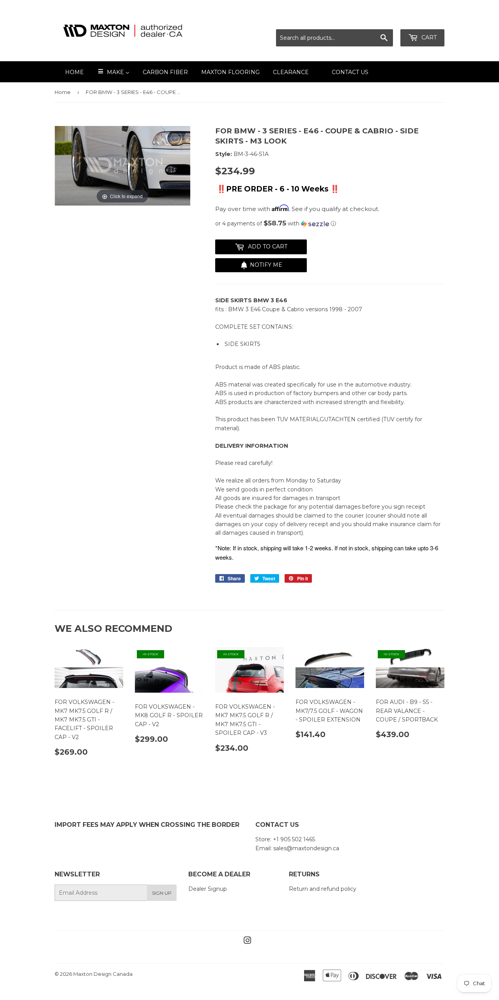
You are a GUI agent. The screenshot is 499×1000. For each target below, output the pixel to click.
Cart (428, 37)
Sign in (375, 20)
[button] (329, 223)
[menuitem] (69, 71)
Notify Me (266, 264)
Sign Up (162, 893)
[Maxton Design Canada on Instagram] (247, 941)
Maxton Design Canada (103, 974)
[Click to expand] (122, 165)
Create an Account (419, 20)
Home (63, 92)
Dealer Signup (207, 888)
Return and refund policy (322, 888)
